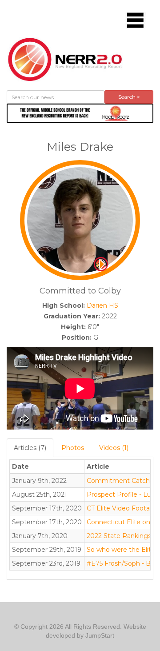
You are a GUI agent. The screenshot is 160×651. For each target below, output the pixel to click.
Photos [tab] (72, 448)
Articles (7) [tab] (30, 448)
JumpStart (99, 635)
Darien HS (102, 305)
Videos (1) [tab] (113, 448)
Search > (129, 96)
